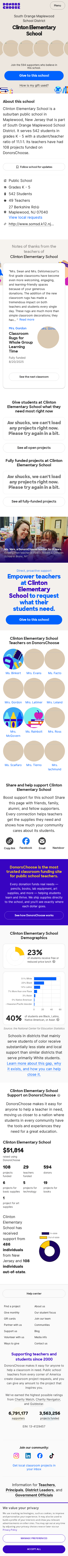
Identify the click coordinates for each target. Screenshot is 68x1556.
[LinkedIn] (28, 1455)
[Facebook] (40, 1455)
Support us (10, 1331)
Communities (42, 1324)
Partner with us (13, 1324)
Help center (34, 1293)
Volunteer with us (14, 1337)
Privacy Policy (10, 1529)
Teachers (46, 1485)
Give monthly (11, 1312)
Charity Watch (24, 1399)
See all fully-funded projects (34, 501)
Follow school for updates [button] (36, 167)
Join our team (42, 1318)
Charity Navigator (48, 1399)
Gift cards (10, 1318)
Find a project (12, 1306)
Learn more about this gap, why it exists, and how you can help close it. (34, 1069)
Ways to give (11, 1343)
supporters (18, 1415)
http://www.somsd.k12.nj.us (31, 224)
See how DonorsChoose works (34, 915)
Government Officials (34, 1495)
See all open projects (34, 448)
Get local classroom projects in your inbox (34, 1467)
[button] (9, 843)
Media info (40, 1337)
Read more (26, 319)
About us (39, 1306)
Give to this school (34, 75)
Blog (37, 1331)
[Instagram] (16, 1455)
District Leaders (39, 1490)
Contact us (40, 1343)
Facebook (26, 848)
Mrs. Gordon (17, 328)
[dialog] (34, 1529)
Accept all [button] (34, 1549)
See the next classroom (34, 376)
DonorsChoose (11, 6)
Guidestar (36, 1404)
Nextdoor (58, 848)
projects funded (49, 1415)
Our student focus (45, 1312)
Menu (57, 5)
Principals (14, 1490)
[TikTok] (52, 1455)
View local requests (25, 217)
